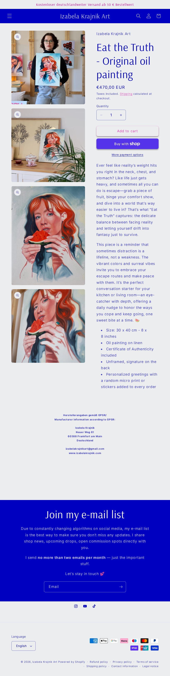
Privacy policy (122, 661)
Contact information (124, 666)
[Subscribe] (121, 586)
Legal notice (150, 666)
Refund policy (99, 661)
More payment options (127, 154)
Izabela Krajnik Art (44, 661)
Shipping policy (96, 666)
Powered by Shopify (71, 661)
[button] (10, 16)
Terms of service (147, 661)
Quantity (102, 106)
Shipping (126, 93)
